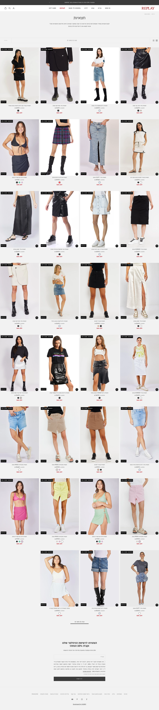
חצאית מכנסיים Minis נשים (59, 464)
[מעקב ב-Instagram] (82, 699)
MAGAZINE (35, 694)
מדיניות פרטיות (64, 694)
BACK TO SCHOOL (75, 8)
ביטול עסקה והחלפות (83, 694)
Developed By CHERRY (79, 704)
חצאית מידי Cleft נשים (99, 177)
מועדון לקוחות (44, 694)
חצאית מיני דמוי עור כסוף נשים (19, 393)
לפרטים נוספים (87, 671)
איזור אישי (107, 694)
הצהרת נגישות (54, 694)
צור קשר (73, 694)
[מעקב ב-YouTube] (72, 699)
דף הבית (153, 14)
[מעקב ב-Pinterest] (77, 699)
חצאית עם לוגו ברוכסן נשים (59, 177)
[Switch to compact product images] (153, 40)
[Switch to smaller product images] (157, 40)
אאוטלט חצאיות (147, 14)
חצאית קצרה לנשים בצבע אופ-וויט (139, 177)
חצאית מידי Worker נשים (139, 249)
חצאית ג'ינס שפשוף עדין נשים (99, 105)
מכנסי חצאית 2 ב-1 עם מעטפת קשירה (59, 608)
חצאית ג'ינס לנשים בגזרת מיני (99, 608)
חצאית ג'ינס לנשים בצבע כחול (60, 321)
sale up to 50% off (79, 2)
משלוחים (119, 694)
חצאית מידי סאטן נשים (19, 249)
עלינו (113, 694)
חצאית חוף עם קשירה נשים (19, 177)
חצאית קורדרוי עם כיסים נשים (100, 249)
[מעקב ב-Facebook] (87, 699)
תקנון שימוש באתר (97, 694)
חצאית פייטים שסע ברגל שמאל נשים (59, 393)
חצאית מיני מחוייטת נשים (59, 105)
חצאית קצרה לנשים (99, 321)
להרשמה (79, 679)
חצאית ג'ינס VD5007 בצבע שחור (99, 393)
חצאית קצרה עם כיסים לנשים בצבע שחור (19, 105)
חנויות (125, 694)
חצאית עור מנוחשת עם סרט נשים (59, 249)
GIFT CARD (52, 8)
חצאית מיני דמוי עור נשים (139, 105)
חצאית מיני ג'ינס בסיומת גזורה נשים (139, 464)
